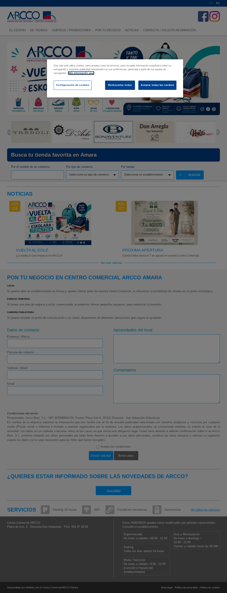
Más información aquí (81, 73)
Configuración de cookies (72, 85)
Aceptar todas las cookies (157, 85)
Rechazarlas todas (120, 85)
